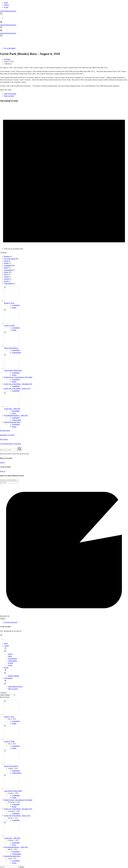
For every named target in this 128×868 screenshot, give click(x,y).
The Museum (8, 678)
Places (6, 274)
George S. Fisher (9, 325)
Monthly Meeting (13, 676)
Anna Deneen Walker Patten (13, 370)
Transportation (8, 283)
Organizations (8, 270)
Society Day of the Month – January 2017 (17, 388)
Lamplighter (8, 265)
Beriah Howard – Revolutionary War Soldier (18, 377)
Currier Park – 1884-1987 (12, 409)
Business (7, 256)
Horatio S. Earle (9, 303)
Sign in (3, 618)
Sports (6, 281)
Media (6, 267)
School (6, 277)
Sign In (2, 462)
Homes (6, 263)
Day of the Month (9, 48)
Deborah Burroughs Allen (12, 422)
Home (6, 3)
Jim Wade (7, 59)
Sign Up (2, 471)
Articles (6, 5)
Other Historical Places (15, 686)
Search (21, 867)
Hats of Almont (13, 689)
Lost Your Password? (10, 622)
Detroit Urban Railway (11, 348)
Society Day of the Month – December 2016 (18, 384)
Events (6, 7)
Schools (6, 279)
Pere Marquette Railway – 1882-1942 (16, 415)
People (6, 272)
